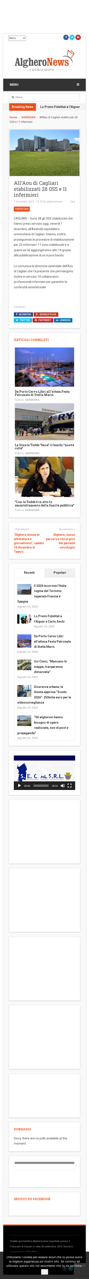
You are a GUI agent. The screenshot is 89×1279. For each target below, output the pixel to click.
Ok (44, 1272)
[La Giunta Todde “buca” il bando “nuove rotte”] (44, 421)
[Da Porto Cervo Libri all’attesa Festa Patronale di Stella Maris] (44, 366)
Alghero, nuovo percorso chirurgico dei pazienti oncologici (60, 541)
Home (13, 117)
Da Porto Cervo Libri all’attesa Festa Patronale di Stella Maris (42, 393)
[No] (83, 1265)
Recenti (29, 572)
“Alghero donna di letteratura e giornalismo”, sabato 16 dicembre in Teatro (29, 543)
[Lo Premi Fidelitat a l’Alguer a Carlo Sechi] (24, 619)
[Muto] (62, 786)
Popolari (60, 572)
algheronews (54, 201)
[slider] (41, 786)
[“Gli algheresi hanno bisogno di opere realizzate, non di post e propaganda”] (24, 720)
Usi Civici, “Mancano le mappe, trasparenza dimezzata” (50, 667)
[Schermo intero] (69, 786)
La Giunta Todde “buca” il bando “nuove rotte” (44, 446)
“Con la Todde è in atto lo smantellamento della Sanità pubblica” (44, 503)
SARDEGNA (28, 117)
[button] (44, 772)
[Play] (19, 786)
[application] (44, 773)
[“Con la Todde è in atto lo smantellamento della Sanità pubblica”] (44, 476)
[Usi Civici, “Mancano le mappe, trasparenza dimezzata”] (24, 665)
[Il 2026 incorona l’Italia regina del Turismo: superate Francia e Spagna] (24, 589)
